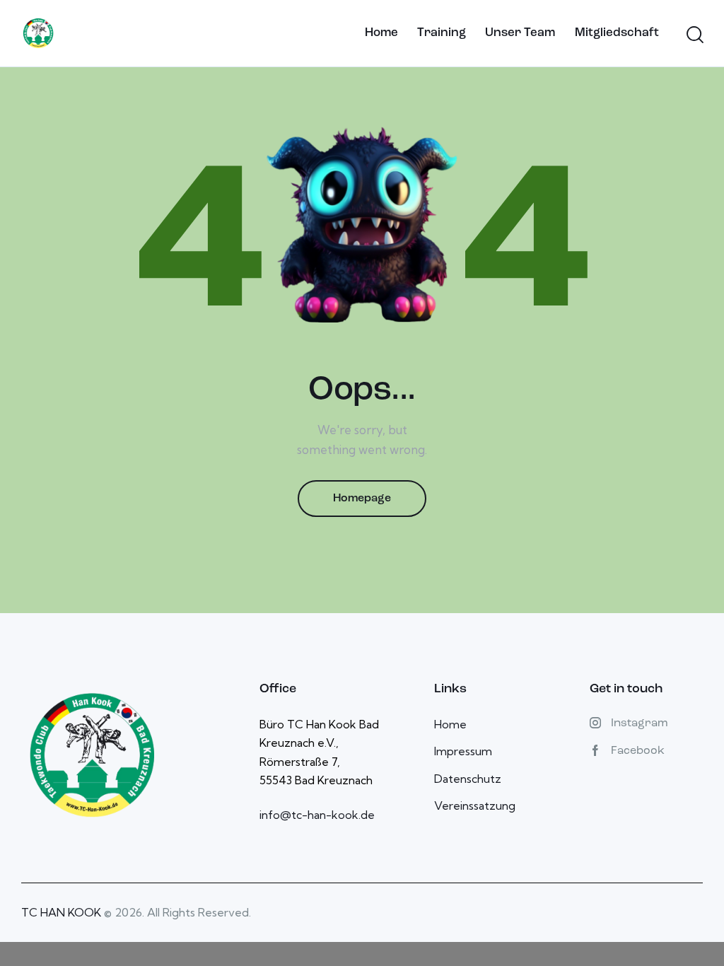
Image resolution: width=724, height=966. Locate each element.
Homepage (362, 498)
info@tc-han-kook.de (317, 815)
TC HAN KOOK (61, 912)
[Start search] (694, 35)
